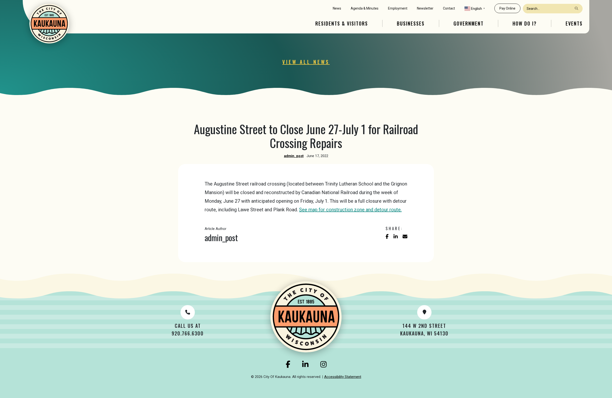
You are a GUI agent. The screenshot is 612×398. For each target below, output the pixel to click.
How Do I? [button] (525, 23)
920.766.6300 (188, 333)
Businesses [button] (411, 23)
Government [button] (469, 23)
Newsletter (425, 8)
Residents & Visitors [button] (341, 23)
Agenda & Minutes (364, 8)
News (337, 8)
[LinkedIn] (305, 364)
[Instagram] (323, 364)
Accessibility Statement (342, 377)
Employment (397, 8)
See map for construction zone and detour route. (350, 209)
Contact (449, 8)
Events (574, 23)
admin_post (294, 156)
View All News (306, 61)
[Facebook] (288, 364)
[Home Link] (49, 23)
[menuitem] (337, 8)
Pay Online (507, 8)
